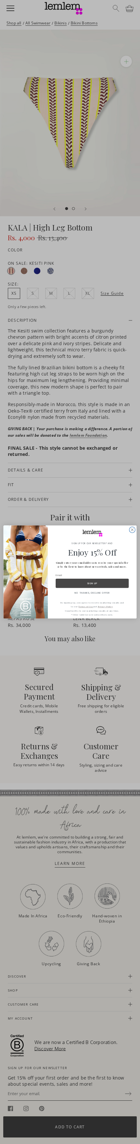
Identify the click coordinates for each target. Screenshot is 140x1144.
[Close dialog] (132, 530)
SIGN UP (92, 583)
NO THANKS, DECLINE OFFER (92, 592)
